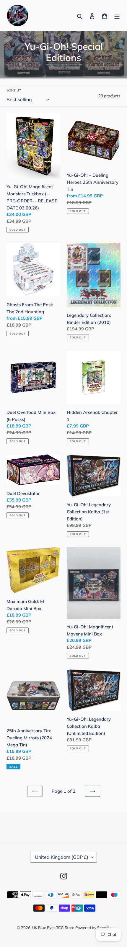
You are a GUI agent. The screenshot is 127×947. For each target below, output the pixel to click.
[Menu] (117, 15)
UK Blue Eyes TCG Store (53, 927)
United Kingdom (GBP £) (61, 857)
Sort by (13, 90)
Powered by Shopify (92, 927)
